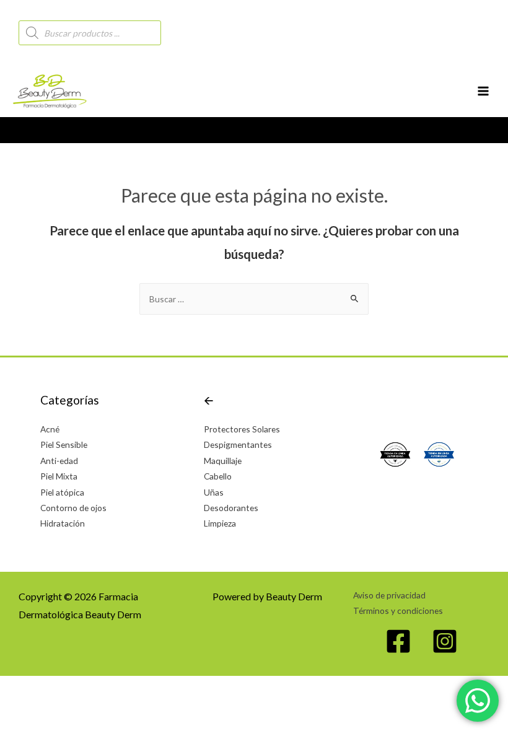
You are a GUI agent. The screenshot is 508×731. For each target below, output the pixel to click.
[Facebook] (398, 641)
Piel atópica (62, 492)
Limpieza (220, 523)
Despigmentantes (238, 444)
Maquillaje (223, 460)
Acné (49, 429)
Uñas (214, 492)
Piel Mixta (58, 476)
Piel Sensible (63, 444)
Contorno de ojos (73, 507)
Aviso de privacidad (389, 595)
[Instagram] (445, 641)
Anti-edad (59, 460)
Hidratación (62, 523)
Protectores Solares (242, 429)
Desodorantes (231, 507)
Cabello (218, 476)
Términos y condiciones (398, 610)
